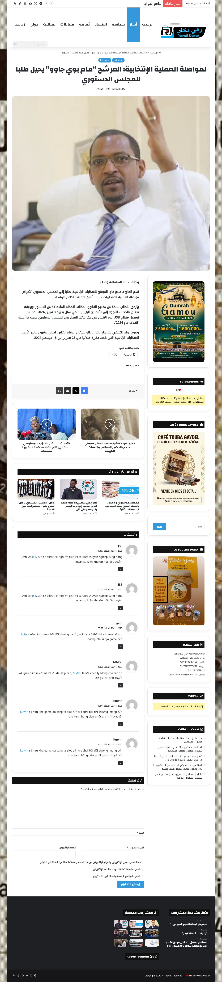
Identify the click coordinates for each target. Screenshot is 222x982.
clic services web (198, 975)
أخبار (133, 24)
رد (121, 569)
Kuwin (117, 701)
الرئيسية (154, 53)
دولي (34, 24)
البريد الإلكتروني (135, 847)
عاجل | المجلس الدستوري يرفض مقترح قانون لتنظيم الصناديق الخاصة (36, 506)
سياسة (118, 24)
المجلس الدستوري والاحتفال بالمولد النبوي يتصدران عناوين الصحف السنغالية (122, 506)
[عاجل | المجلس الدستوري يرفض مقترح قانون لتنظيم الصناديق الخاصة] (36, 489)
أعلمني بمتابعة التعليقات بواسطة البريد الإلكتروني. (117, 869)
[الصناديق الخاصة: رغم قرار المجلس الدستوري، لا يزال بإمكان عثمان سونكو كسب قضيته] (152, 933)
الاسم (140, 833)
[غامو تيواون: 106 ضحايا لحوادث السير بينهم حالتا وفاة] (121, 933)
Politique (104, 60)
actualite (143, 53)
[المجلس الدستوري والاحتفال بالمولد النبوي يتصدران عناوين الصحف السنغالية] (120, 489)
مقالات (49, 24)
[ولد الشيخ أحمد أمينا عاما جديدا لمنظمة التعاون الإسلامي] (152, 924)
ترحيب (147, 24)
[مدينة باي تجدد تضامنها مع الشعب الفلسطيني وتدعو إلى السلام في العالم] (152, 943)
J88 (120, 546)
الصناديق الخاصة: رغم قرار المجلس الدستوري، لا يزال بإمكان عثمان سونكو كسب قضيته (177, 767)
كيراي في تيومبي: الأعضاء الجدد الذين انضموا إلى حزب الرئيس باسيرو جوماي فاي (79, 506)
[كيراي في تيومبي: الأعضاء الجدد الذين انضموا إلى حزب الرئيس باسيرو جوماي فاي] (78, 489)
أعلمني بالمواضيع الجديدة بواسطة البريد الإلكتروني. (116, 876)
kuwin (24, 712)
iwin (119, 623)
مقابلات (67, 24)
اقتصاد (101, 24)
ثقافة (84, 24)
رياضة (20, 24)
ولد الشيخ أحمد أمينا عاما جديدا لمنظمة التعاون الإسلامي (180, 740)
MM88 (117, 662)
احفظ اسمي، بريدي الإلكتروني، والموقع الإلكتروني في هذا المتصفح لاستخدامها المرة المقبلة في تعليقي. (90, 862)
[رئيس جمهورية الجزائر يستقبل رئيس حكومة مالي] (121, 943)
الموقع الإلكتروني (67, 847)
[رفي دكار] (184, 29)
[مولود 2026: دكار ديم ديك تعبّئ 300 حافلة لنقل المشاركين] (136, 943)
